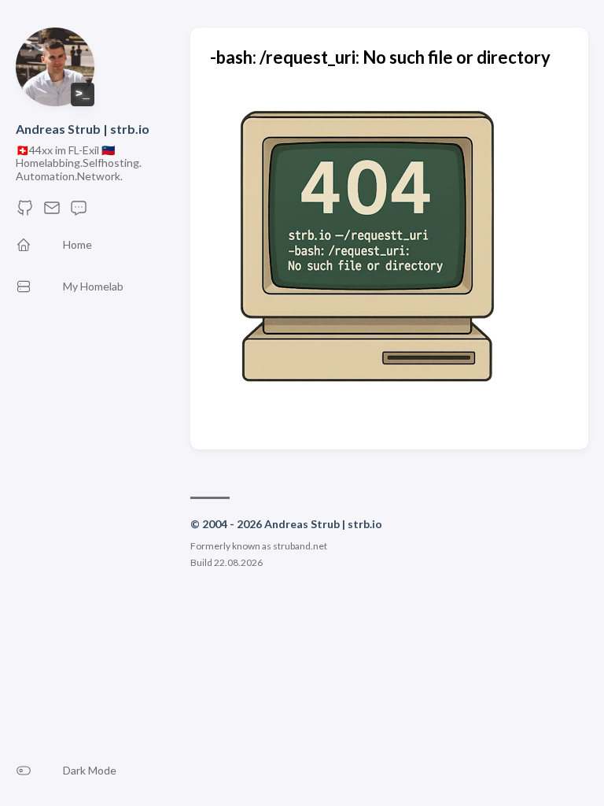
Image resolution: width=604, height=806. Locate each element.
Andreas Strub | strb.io (82, 128)
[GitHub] (25, 212)
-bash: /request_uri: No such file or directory (380, 57)
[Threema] (78, 212)
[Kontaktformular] (51, 212)
